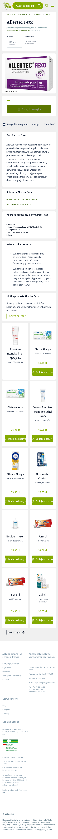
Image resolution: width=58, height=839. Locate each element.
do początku (14, 632)
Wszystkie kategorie (17, 124)
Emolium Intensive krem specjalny (15, 353)
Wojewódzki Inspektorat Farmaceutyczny (12, 768)
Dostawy (6, 671)
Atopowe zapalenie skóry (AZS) (25, 199)
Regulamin (6, 667)
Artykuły (5, 713)
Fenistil (42, 536)
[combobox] (27, 5)
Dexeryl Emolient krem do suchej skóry (42, 411)
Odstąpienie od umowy (11, 675)
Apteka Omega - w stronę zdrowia (18, 14)
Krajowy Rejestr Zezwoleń (12, 757)
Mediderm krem (15, 536)
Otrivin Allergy (15, 474)
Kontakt (5, 679)
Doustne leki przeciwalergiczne (18, 204)
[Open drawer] (53, 5)
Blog (4, 705)
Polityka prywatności (10, 663)
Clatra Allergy (43, 349)
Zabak (42, 594)
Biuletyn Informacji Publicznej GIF (14, 791)
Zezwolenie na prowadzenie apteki (14, 762)
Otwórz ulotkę (17, 316)
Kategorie (6, 709)
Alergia (37, 14)
